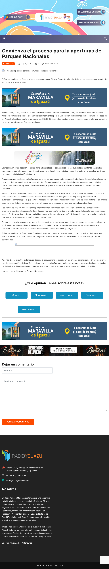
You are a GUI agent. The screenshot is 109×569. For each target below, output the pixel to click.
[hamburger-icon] (4, 38)
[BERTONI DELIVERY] (54, 350)
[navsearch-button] (105, 38)
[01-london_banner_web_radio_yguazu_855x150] (54, 97)
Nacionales (8, 64)
